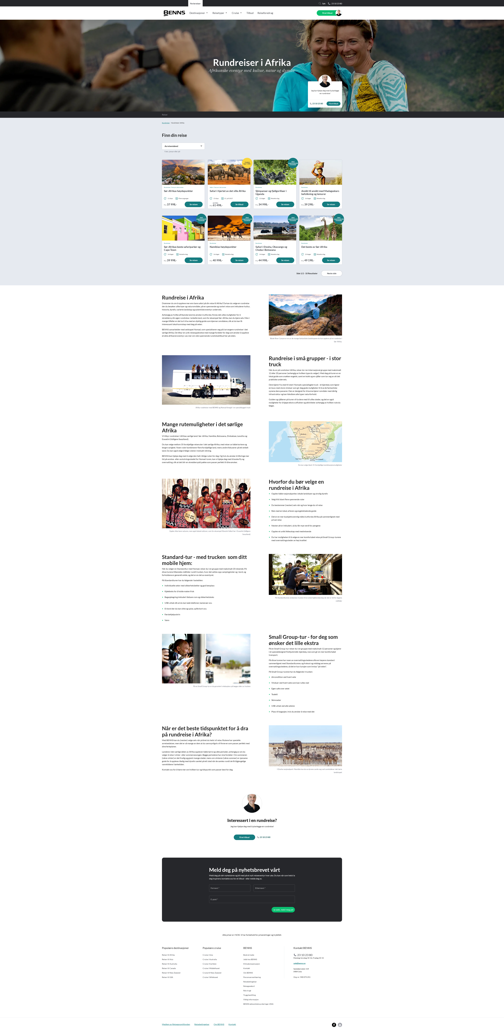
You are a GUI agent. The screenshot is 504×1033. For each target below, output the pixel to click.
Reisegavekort (249, 986)
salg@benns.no (299, 963)
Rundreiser (166, 123)
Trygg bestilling (249, 995)
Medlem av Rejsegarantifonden (176, 1024)
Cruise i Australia (210, 959)
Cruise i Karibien (209, 964)
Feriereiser (195, 3)
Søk (324, 3)
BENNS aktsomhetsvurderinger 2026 (258, 1004)
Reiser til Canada (169, 968)
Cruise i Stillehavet (210, 977)
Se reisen (194, 204)
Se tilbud (239, 204)
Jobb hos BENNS (250, 959)
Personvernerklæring (252, 977)
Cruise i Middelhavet (211, 968)
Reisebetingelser (250, 982)
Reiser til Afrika (168, 955)
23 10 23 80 (336, 3)
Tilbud (250, 12)
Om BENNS (248, 973)
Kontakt (246, 968)
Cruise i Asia (208, 955)
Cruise (235, 12)
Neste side (331, 273)
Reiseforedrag (265, 12)
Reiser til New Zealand (171, 973)
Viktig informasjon (251, 999)
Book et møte (248, 955)
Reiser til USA (167, 977)
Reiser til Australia (169, 964)
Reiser (165, 114)
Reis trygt (247, 990)
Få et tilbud (327, 13)
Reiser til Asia (167, 959)
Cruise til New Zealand (212, 973)
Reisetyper (218, 12)
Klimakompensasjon (251, 964)
